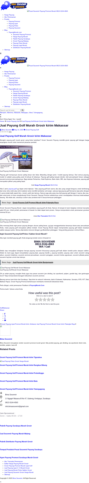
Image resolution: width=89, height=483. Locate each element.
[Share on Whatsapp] (5, 318)
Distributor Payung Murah (22, 47)
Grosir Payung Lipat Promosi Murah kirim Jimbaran (18, 324)
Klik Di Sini (54, 185)
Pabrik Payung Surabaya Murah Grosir (16, 426)
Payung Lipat (13, 23)
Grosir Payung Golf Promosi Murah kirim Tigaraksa (21, 357)
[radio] (37, 300)
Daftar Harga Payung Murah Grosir (16, 463)
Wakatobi (17, 112)
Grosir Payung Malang (20, 41)
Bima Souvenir (7, 130)
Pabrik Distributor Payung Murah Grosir (16, 442)
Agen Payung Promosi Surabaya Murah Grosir (19, 457)
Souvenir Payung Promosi (22, 34)
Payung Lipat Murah (20, 45)
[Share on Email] (5, 320)
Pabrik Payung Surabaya (21, 39)
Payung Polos (13, 26)
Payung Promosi (14, 21)
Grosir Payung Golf (32, 130)
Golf (1, 308)
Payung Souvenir (14, 28)
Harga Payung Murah (20, 37)
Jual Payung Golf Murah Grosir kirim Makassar (25, 136)
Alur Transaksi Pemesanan (13, 461)
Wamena (10, 112)
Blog (5, 30)
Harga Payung (9, 15)
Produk (6, 19)
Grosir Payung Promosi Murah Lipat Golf (18, 466)
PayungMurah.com (15, 32)
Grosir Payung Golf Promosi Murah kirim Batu (19, 381)
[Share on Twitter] (5, 316)
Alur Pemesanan (10, 17)
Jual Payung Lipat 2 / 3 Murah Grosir (17, 468)
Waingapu (24, 112)
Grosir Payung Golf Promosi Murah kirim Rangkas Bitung (23, 365)
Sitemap (7, 50)
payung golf (12, 189)
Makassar (6, 308)
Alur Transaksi (42, 216)
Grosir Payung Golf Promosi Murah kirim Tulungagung (22, 389)
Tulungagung (37, 112)
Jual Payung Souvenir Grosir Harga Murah (19, 472)
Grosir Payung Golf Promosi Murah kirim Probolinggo (22, 373)
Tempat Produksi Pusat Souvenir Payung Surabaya (21, 450)
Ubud (31, 112)
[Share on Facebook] (4, 314)
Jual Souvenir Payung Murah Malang (15, 434)
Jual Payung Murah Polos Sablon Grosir (18, 470)
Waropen (3, 112)
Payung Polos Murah (20, 43)
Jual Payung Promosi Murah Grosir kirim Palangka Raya (56, 324)
